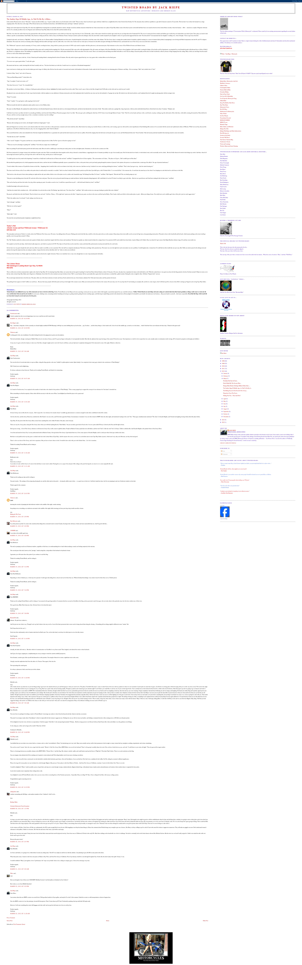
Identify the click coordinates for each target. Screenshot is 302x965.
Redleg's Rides (14, 802)
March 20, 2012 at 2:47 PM (19, 841)
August (225, 409)
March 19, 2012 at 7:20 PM (19, 613)
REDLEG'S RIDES (225, 120)
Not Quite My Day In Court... (230, 381)
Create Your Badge (223, 518)
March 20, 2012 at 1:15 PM (19, 808)
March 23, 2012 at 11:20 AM (20, 913)
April (224, 398)
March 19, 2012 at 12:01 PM (20, 493)
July (224, 406)
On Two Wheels (224, 116)
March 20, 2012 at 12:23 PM (20, 787)
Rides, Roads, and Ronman (226, 126)
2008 (223, 361)
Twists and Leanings (225, 144)
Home (107, 920)
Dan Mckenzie (14, 521)
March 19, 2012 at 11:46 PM (20, 677)
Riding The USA (224, 129)
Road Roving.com (224, 133)
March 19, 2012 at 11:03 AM (20, 402)
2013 (223, 419)
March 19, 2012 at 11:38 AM (20, 453)
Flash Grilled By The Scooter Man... (232, 383)
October (225, 414)
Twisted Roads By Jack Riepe (151, 7)
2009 (223, 363)
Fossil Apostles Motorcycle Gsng (228, 98)
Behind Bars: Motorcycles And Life (229, 81)
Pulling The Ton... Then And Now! (232, 395)
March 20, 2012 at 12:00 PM (20, 732)
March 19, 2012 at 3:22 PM (19, 526)
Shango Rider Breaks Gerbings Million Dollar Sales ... (236, 385)
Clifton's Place (223, 85)
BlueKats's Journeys (225, 83)
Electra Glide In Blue (225, 90)
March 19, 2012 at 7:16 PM (19, 590)
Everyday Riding (224, 92)
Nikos (11, 873)
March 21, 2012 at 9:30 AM (19, 869)
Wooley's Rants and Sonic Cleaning (229, 146)
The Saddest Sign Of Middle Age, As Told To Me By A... (237, 388)
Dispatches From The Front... (230, 393)
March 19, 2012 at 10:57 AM (20, 378)
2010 (223, 366)
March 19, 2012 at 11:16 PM (20, 638)
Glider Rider (223, 100)
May (224, 401)
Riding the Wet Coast (15, 514)
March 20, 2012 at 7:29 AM (19, 703)
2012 (223, 371)
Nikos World (223, 113)
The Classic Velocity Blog (226, 139)
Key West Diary (224, 105)
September (226, 411)
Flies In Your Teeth (225, 94)
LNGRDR (12, 530)
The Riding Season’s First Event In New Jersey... (235, 390)
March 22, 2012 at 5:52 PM (19, 886)
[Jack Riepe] (225, 516)
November (226, 416)
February (225, 376)
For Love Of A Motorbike (226, 96)
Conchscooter (13, 313)
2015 (223, 422)
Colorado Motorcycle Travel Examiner (19, 806)
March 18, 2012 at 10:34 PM (20, 318)
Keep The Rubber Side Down (227, 103)
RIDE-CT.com (223, 122)
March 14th (223, 243)
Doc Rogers (13, 323)
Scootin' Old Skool (224, 137)
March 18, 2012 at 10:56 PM (20, 328)
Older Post (205, 920)
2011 (223, 368)
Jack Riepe (13, 355)
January (225, 373)
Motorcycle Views (224, 107)
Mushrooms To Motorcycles (227, 111)
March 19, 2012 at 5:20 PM (19, 535)
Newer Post (9, 920)
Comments (225, 454)
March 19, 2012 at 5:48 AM (19, 351)
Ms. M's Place (223, 109)
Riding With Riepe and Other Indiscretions (230, 131)
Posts (223, 451)
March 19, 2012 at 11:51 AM (20, 466)
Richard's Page (223, 124)
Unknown (12, 332)
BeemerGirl (13, 617)
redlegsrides (13, 791)
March (225, 378)
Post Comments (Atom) (19, 924)
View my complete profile (228, 443)
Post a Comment (11, 917)
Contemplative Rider (225, 87)
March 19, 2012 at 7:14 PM (19, 566)
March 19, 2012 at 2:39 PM (19, 516)
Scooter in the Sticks (225, 135)
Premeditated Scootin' (225, 118)
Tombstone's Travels (225, 142)
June (224, 404)
